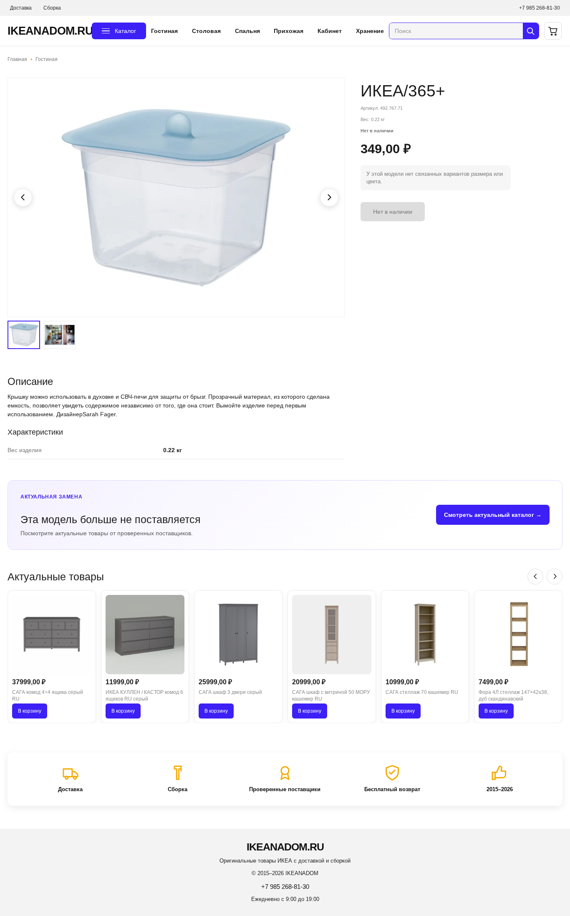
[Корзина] (553, 31)
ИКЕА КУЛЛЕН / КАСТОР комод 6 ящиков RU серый (144, 695)
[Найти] (531, 31)
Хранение (370, 31)
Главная (17, 59)
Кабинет (330, 31)
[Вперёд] (554, 577)
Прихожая (288, 31)
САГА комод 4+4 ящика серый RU (47, 695)
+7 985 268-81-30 (539, 8)
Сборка (52, 8)
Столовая (206, 31)
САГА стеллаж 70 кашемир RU (422, 692)
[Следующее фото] (329, 197)
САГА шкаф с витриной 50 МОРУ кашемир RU (331, 695)
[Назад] (535, 577)
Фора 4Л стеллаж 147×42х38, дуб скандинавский (513, 695)
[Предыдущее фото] (23, 197)
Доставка (21, 8)
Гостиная (164, 31)
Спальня (247, 31)
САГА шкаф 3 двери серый (230, 692)
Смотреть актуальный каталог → (493, 514)
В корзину (29, 711)
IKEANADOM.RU (47, 30)
